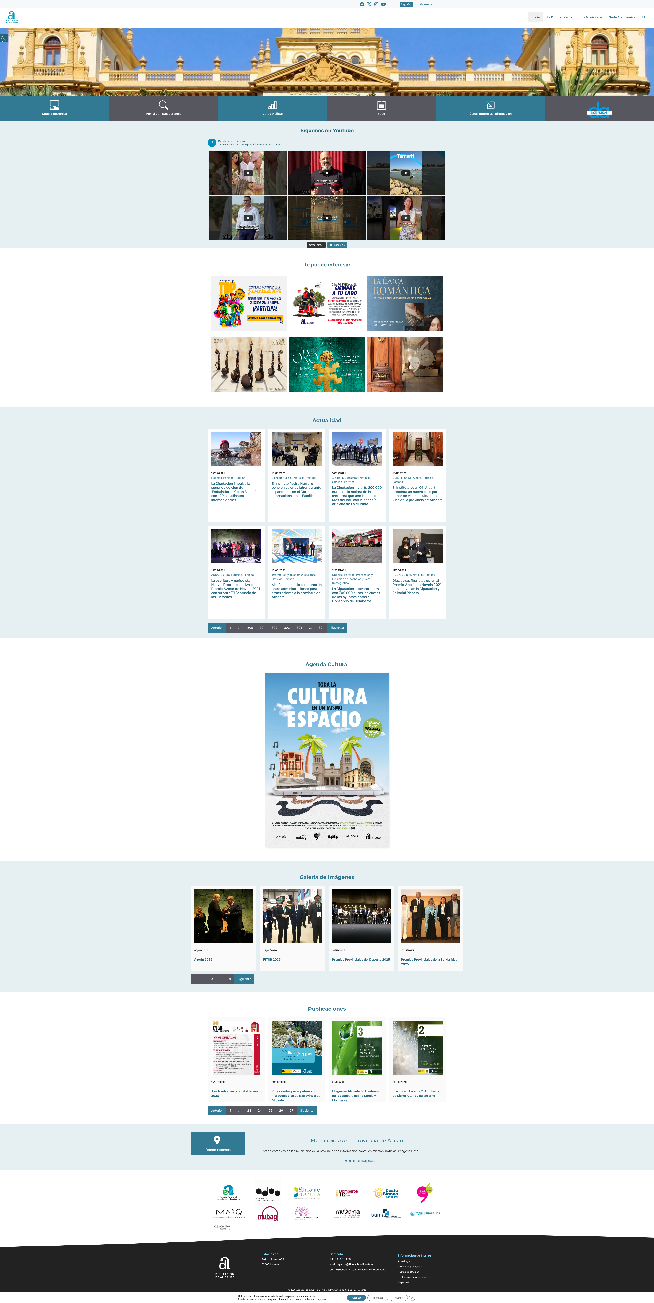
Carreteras (351, 477)
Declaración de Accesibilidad (414, 1277)
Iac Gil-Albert (412, 477)
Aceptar (356, 1297)
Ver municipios (360, 1160)
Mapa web (404, 1282)
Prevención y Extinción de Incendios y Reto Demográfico (352, 579)
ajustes (322, 1299)
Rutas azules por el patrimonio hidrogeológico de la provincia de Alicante (296, 1095)
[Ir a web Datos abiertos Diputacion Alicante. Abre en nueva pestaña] (599, 108)
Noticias (216, 477)
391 (321, 627)
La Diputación (557, 17)
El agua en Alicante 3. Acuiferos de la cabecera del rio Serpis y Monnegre (355, 1095)
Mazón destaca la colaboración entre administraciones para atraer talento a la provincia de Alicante (297, 591)
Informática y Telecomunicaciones (294, 575)
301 (262, 627)
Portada (228, 477)
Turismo (240, 477)
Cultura (397, 477)
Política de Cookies (408, 1271)
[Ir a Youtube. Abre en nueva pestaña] (383, 4)
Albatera (337, 477)
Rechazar (377, 1297)
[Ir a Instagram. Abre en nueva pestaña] (376, 4)
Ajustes (399, 1297)
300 (250, 627)
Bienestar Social (282, 477)
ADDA (215, 575)
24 (260, 1110)
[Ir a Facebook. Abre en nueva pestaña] (362, 4)
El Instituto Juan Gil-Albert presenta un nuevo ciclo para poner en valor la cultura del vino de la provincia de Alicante (418, 494)
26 (281, 1110)
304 (299, 627)
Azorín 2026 (203, 959)
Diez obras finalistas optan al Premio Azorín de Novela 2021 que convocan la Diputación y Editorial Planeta (417, 587)
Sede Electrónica (622, 17)
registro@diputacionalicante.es (355, 1264)
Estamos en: (270, 1254)
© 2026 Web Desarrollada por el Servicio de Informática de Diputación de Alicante (327, 1290)
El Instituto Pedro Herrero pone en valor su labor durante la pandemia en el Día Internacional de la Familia (296, 489)
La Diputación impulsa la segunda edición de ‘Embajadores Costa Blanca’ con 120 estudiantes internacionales (233, 491)
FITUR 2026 (272, 959)
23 (249, 1110)
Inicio (536, 17)
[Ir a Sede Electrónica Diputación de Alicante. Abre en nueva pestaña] (54, 108)
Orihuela (337, 482)
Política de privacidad (410, 1266)
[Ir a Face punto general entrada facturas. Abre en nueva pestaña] (381, 108)
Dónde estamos (218, 1150)
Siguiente (337, 627)
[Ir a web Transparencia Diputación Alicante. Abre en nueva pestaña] (163, 108)
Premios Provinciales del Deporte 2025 (361, 959)
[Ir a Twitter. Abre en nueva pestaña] (369, 4)
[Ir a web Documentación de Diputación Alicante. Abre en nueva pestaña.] (272, 108)
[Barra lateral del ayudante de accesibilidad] (4, 38)
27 (291, 1110)
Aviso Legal (404, 1261)
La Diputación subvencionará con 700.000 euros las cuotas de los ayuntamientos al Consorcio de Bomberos (356, 595)
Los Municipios (591, 17)
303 (287, 627)
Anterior (217, 627)
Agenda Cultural (327, 664)
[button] (644, 17)
